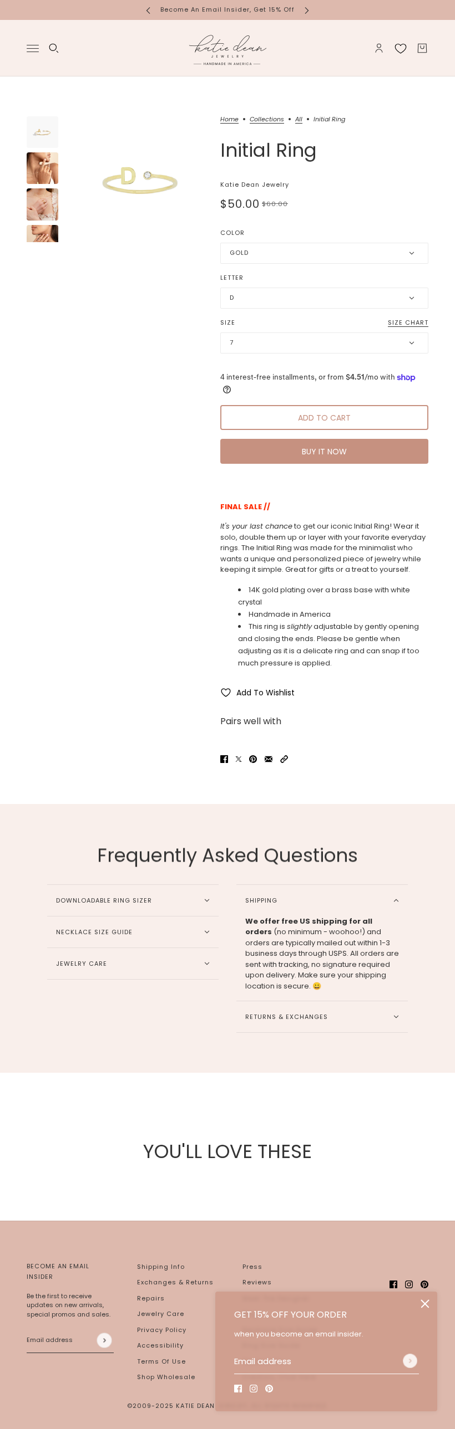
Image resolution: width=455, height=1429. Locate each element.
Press (252, 1266)
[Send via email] (268, 759)
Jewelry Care (160, 1313)
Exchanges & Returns (175, 1282)
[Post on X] (238, 759)
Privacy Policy (161, 1329)
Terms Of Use (161, 1361)
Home (229, 120)
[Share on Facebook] (224, 759)
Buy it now (324, 451)
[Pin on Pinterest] (253, 759)
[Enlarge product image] (139, 179)
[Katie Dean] (227, 48)
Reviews (257, 1282)
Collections (267, 120)
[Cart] (422, 48)
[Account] (379, 48)
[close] (425, 1303)
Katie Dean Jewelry (254, 184)
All (298, 120)
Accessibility (160, 1345)
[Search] (54, 48)
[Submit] (410, 1361)
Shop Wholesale (166, 1376)
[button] (284, 759)
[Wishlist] (400, 48)
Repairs (151, 1298)
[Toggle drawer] (33, 48)
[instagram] (253, 1389)
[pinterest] (269, 1389)
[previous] (148, 9)
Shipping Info (161, 1266)
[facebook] (238, 1389)
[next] (307, 9)
